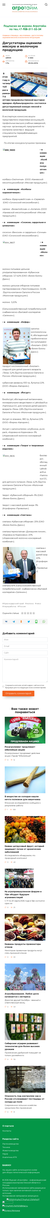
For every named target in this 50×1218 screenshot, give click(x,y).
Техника (6, 1147)
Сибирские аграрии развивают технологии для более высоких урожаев (22, 1046)
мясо (39, 603)
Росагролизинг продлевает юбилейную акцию (20, 748)
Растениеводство (10, 1144)
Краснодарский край (14, 603)
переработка (10, 606)
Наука (5, 1154)
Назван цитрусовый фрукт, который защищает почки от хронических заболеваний (24, 849)
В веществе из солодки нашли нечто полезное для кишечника (22, 798)
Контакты (6, 1131)
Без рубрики (25, 35)
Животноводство (10, 1150)
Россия (22, 606)
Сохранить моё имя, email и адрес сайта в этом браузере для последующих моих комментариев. (25, 686)
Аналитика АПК (9, 1157)
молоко (30, 603)
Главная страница (10, 35)
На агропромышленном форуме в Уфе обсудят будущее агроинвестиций (23, 894)
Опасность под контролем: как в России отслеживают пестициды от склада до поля (24, 1099)
